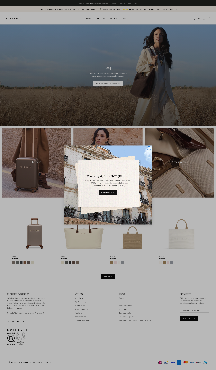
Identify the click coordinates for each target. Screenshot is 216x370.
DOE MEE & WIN (108, 192)
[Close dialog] (149, 148)
